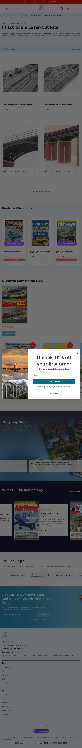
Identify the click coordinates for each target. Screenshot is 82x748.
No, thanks (54, 393)
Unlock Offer (54, 382)
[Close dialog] (77, 351)
